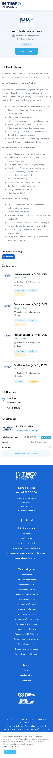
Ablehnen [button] (22, 752)
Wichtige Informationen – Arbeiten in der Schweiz (26, 553)
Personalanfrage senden (26, 579)
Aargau (20, 285)
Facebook (9, 256)
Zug (18, 315)
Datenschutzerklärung (26, 675)
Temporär (20, 290)
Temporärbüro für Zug (26, 599)
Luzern (20, 346)
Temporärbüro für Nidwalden (26, 649)
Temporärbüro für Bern (26, 629)
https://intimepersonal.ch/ (26, 453)
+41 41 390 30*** (36, 437)
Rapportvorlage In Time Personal (26, 558)
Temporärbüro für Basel (26, 604)
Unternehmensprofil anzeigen (27, 430)
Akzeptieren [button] (10, 752)
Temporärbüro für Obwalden (26, 654)
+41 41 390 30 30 (26, 492)
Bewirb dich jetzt (26, 51)
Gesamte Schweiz (27, 39)
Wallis (19, 376)
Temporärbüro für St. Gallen (26, 594)
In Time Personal (24, 426)
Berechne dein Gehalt (26, 543)
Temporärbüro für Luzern (27, 589)
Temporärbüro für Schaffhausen (26, 639)
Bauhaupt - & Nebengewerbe (27, 35)
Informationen (26, 574)
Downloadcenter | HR (26, 584)
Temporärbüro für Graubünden (26, 619)
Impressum (26, 680)
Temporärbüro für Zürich (26, 614)
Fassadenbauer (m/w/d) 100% (30, 274)
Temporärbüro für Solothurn (26, 634)
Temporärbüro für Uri (26, 644)
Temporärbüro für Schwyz (26, 624)
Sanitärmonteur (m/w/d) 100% (30, 365)
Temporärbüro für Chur (26, 609)
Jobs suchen (26, 533)
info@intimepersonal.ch (27, 510)
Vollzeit (26, 44)
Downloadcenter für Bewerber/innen (26, 548)
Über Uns (26, 670)
